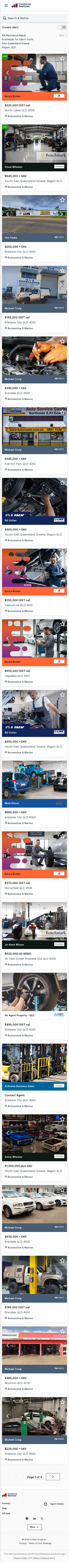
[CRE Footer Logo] (9, 1495)
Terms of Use (35, 1543)
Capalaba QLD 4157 (17, 676)
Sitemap (47, 1543)
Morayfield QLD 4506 (18, 888)
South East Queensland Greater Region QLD (33, 181)
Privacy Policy (21, 1558)
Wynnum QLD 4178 (17, 1383)
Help (4, 1508)
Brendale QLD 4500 (17, 393)
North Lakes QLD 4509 (19, 110)
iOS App (6, 1513)
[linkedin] (34, 1518)
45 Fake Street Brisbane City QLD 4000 (30, 958)
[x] (42, 1518)
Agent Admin (56, 1504)
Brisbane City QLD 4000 (20, 251)
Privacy (23, 1543)
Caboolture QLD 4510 (18, 605)
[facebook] (27, 1518)
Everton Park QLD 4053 (20, 463)
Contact (6, 1503)
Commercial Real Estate (21, 5)
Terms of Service (40, 1558)
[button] (34, 18)
